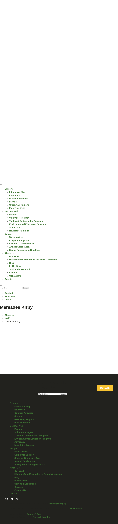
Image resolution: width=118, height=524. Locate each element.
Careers (13, 272)
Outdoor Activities (18, 198)
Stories (13, 202)
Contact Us (15, 276)
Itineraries (14, 195)
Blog (11, 263)
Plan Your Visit (17, 208)
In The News (15, 266)
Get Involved (11, 211)
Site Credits (76, 508)
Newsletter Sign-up (19, 231)
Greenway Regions (19, 205)
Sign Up (63, 394)
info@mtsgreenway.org (57, 503)
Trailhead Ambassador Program (26, 221)
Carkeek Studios (41, 517)
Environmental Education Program (27, 224)
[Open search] (1, 285)
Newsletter (10, 296)
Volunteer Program (19, 218)
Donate (8, 279)
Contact (9, 293)
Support (9, 234)
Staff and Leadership (20, 269)
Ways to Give (16, 237)
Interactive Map (17, 192)
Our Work (14, 256)
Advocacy (14, 227)
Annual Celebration (19, 247)
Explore (9, 189)
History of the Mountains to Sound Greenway (33, 259)
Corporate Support (19, 240)
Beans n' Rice (34, 514)
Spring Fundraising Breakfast (24, 250)
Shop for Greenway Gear (22, 243)
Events (13, 214)
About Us (10, 253)
